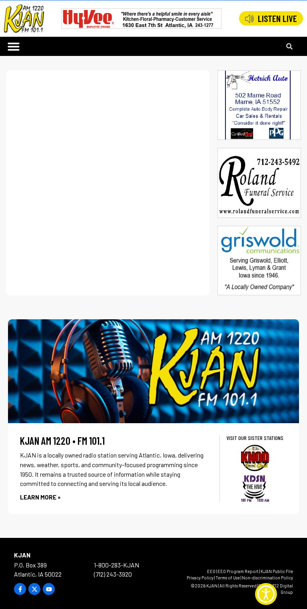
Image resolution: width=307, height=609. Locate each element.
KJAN (22, 555)
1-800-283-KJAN (116, 565)
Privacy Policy (200, 577)
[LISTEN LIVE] (249, 18)
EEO (211, 571)
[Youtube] (49, 589)
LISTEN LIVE (277, 18)
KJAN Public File (277, 571)
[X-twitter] (34, 589)
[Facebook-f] (20, 589)
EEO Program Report (238, 571)
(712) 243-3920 (113, 574)
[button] (13, 46)
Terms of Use (227, 577)
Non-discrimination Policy (267, 577)
